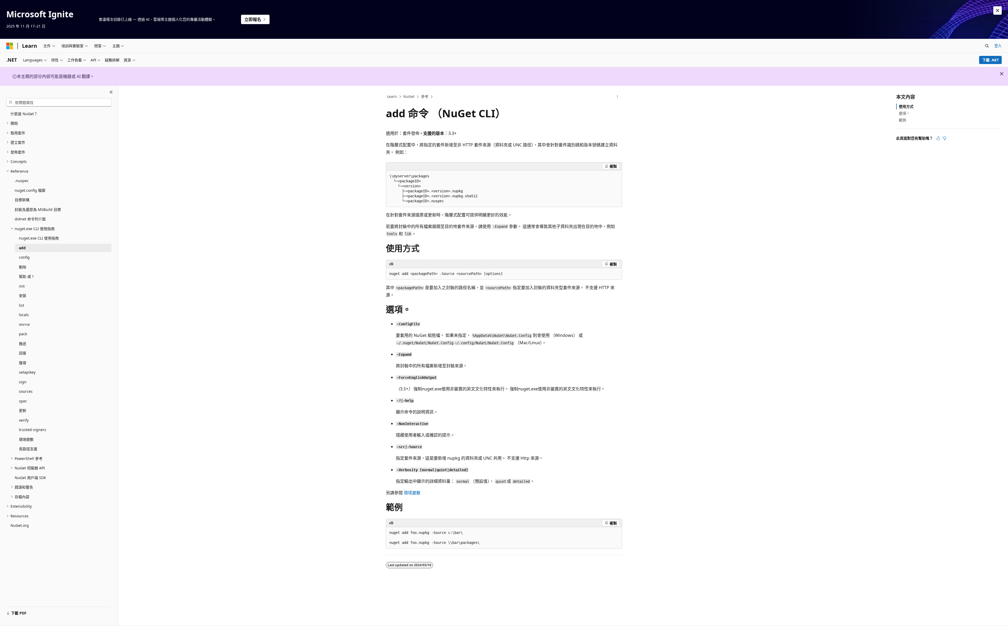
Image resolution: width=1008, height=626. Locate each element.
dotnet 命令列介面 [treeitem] (30, 218)
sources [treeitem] (26, 391)
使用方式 (906, 106)
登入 (998, 45)
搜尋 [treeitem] (22, 362)
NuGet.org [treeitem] (19, 525)
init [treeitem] (22, 286)
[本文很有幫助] (938, 138)
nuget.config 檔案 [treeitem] (30, 190)
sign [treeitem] (23, 381)
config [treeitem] (24, 257)
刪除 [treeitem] (22, 266)
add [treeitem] (22, 247)
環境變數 (412, 493)
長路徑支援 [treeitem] (28, 448)
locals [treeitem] (24, 314)
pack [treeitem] (23, 333)
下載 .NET (990, 59)
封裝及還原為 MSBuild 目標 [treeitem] (38, 209)
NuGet (408, 96)
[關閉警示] (997, 10)
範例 (902, 120)
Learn (392, 96)
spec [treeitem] (23, 401)
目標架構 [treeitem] (22, 199)
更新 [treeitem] (22, 410)
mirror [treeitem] (24, 324)
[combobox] (59, 102)
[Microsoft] (9, 46)
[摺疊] (111, 92)
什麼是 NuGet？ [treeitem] (24, 113)
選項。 (904, 113)
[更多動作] (617, 97)
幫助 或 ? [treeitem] (26, 276)
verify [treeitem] (24, 420)
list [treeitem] (21, 305)
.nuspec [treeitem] (22, 180)
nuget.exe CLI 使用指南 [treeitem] (39, 238)
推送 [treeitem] (22, 343)
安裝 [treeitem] (22, 295)
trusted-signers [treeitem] (32, 429)
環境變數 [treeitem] (26, 439)
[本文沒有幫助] (944, 138)
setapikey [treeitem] (27, 372)
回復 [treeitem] (22, 353)
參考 (424, 96)
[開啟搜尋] (987, 46)
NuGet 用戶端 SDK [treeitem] (30, 477)
